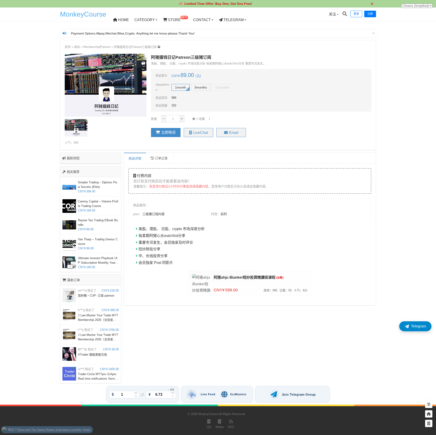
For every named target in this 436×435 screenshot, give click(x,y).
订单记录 (161, 158)
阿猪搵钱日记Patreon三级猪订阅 (135, 47)
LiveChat (200, 133)
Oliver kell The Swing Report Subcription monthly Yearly (54, 428)
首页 (68, 47)
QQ (209, 427)
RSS (231, 427)
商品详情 (135, 158)
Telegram (233, 20)
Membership (91, 47)
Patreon (105, 47)
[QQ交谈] (428, 423)
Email (233, 133)
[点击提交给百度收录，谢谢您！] (158, 47)
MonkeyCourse (83, 14)
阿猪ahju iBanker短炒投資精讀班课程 (244, 277)
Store (177, 19)
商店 (77, 47)
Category (144, 20)
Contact (202, 20)
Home (123, 20)
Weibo (220, 427)
